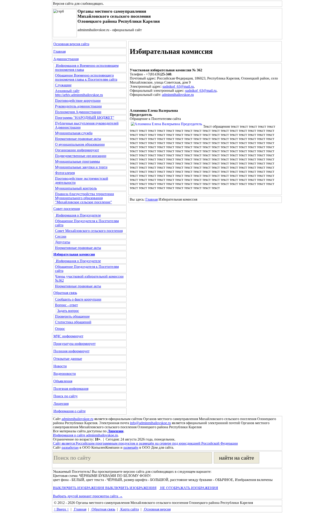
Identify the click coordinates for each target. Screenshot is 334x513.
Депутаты (62, 242)
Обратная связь (65, 293)
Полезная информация (70, 389)
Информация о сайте (69, 411)
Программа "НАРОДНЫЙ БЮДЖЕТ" (84, 118)
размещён (130, 447)
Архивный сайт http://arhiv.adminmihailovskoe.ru (79, 93)
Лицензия (61, 404)
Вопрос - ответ (66, 305)
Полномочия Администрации (78, 112)
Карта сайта (129, 509)
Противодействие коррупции (78, 100)
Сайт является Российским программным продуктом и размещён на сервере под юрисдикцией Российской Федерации (145, 443)
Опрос (60, 329)
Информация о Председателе (78, 215)
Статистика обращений (73, 322)
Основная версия (157, 509)
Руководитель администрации (78, 106)
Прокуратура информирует (74, 344)
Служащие (63, 85)
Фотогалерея (65, 173)
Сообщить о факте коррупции (78, 299)
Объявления (62, 381)
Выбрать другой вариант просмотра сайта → (88, 496)
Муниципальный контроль (76, 188)
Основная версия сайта (71, 44)
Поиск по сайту (65, 396)
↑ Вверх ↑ (61, 509)
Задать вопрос (68, 311)
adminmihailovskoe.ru (178, 95)
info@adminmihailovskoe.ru (150, 423)
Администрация (66, 59)
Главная (59, 51)
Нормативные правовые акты (78, 139)
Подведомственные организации (80, 156)
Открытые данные (67, 359)
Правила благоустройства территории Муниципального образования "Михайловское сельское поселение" (84, 198)
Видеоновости (64, 374)
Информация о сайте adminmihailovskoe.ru (85, 435)
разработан (70, 447)
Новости (60, 366)
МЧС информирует (68, 336)
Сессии (60, 236)
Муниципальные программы (77, 161)
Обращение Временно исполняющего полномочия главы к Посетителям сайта (86, 77)
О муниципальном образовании (80, 144)
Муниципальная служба (73, 133)
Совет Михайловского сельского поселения (89, 231)
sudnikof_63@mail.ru (178, 86)
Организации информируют (77, 150)
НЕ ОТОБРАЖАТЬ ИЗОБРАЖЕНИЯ (188, 488)
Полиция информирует (71, 351)
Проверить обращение (72, 316)
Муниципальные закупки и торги (81, 167)
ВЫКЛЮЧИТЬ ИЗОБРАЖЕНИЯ (78, 488)
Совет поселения (66, 209)
